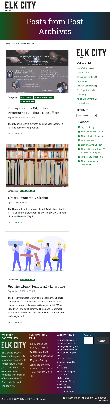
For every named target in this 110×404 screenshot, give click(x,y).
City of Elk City (83, 68)
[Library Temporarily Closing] (37, 165)
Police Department (44, 97)
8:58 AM (24, 202)
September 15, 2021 (17, 291)
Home (8, 43)
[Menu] (102, 6)
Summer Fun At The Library (66, 363)
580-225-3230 (40, 352)
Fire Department (84, 90)
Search (87, 335)
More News (69, 391)
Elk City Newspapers (66, 371)
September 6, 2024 (16, 117)
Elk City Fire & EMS (90, 140)
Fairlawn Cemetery (85, 85)
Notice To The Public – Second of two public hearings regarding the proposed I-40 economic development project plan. (68, 348)
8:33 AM (31, 291)
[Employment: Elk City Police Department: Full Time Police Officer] (37, 71)
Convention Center (85, 77)
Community (81, 72)
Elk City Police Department (93, 136)
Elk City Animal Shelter (91, 144)
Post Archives (27, 101)
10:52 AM (30, 117)
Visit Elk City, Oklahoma (92, 156)
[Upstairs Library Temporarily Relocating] (37, 253)
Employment (26, 97)
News (16, 43)
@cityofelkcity (40, 360)
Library (79, 94)
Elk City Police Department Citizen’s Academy (66, 381)
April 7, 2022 (13, 202)
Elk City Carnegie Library (92, 131)
